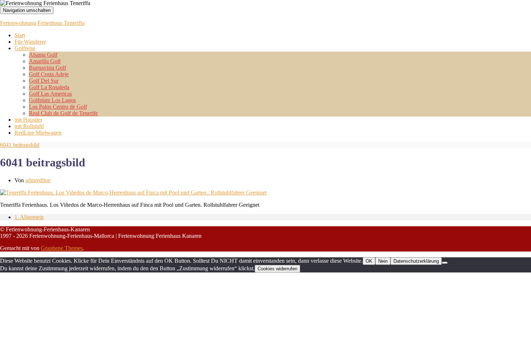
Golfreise (24, 48)
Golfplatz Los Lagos (52, 100)
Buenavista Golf (47, 68)
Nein (383, 261)
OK (369, 261)
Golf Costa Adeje (49, 74)
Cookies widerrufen (277, 268)
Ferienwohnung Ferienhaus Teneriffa (42, 23)
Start (19, 35)
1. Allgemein (29, 217)
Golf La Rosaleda (49, 87)
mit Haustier (28, 120)
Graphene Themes (62, 248)
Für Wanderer (30, 42)
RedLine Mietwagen (37, 133)
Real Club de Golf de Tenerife (63, 113)
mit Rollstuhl (29, 126)
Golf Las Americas (50, 94)
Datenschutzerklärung (416, 261)
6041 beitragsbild (19, 145)
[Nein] (445, 263)
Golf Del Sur (44, 81)
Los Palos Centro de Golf (58, 107)
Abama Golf (43, 55)
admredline (38, 180)
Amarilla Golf (45, 61)
